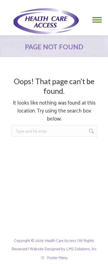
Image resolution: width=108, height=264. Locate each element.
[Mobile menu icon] (97, 18)
